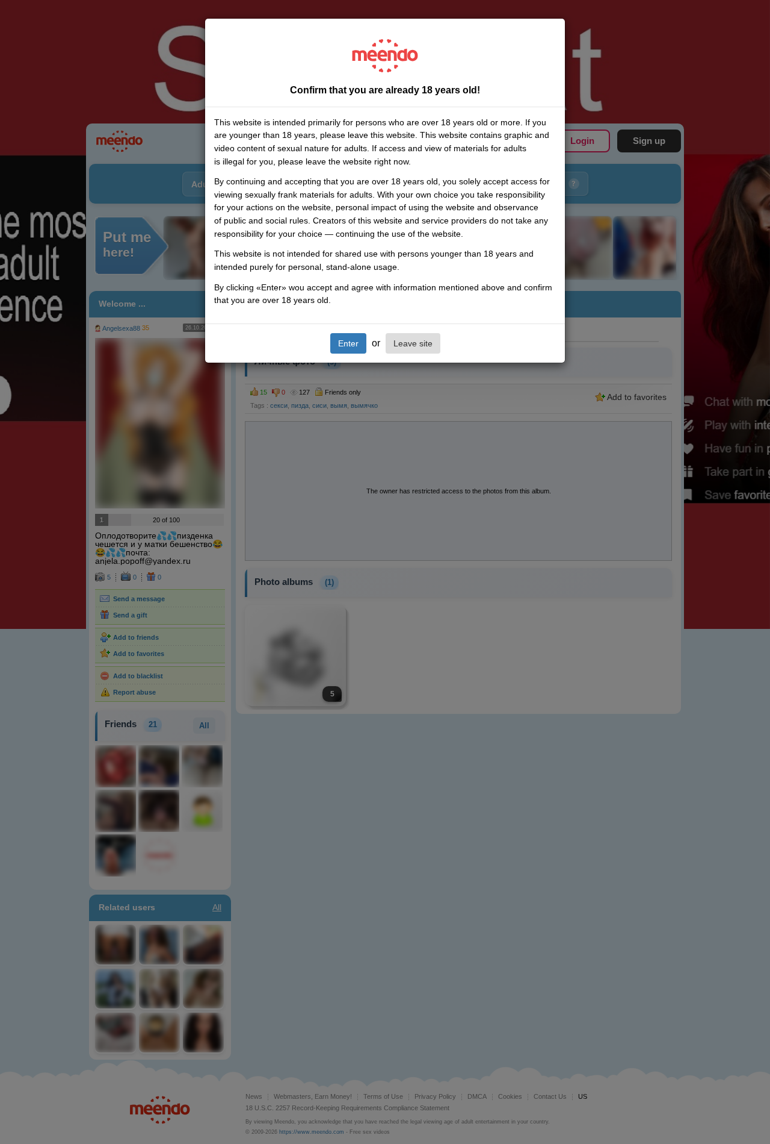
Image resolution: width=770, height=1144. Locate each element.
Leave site (413, 343)
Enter (348, 343)
